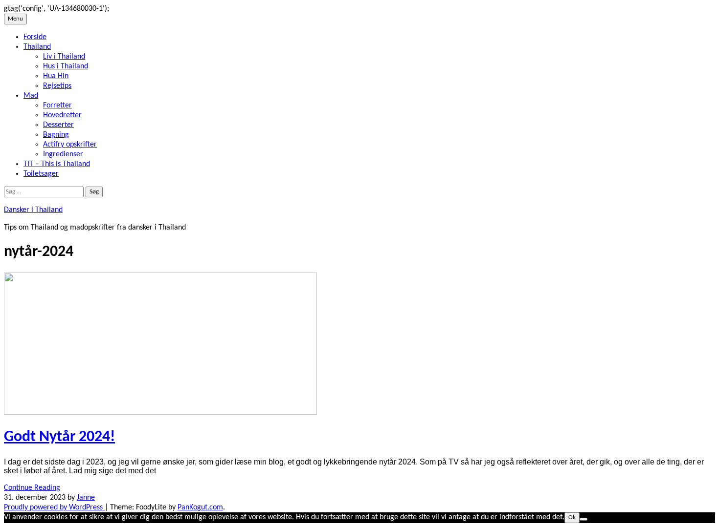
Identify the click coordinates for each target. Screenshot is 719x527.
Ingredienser (63, 154)
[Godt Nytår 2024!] (160, 413)
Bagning (56, 135)
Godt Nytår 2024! (59, 437)
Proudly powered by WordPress (54, 507)
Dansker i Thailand (33, 210)
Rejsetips (57, 86)
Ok (572, 517)
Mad (30, 96)
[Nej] (583, 519)
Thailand (37, 47)
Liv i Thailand (64, 57)
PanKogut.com (200, 507)
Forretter (57, 105)
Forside (34, 37)
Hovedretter (62, 115)
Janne (86, 498)
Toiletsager (41, 174)
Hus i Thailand (65, 66)
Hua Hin (55, 76)
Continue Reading (32, 488)
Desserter (58, 125)
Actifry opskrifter (70, 144)
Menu (15, 19)
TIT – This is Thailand (56, 164)
